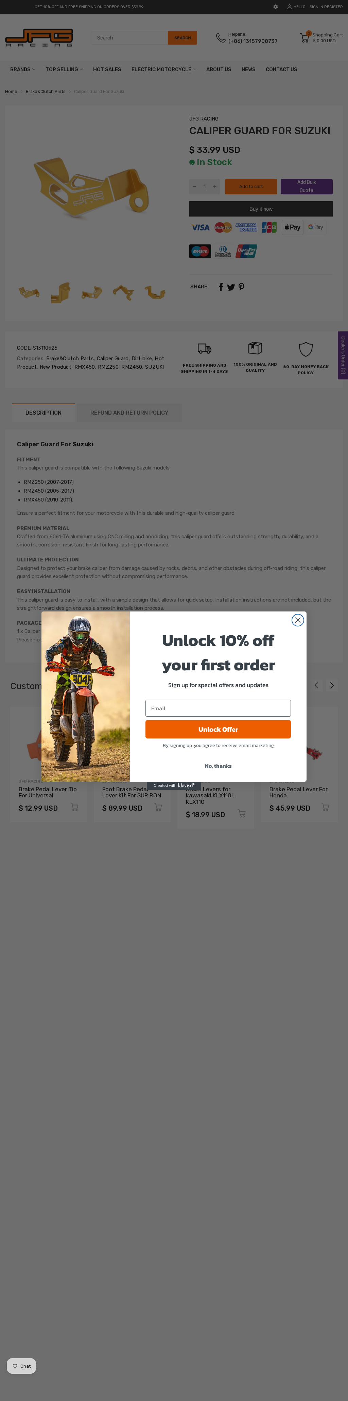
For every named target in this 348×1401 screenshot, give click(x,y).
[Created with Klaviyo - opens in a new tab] (174, 786)
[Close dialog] (298, 620)
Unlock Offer (218, 729)
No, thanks (218, 766)
